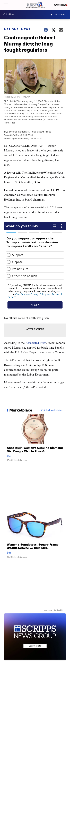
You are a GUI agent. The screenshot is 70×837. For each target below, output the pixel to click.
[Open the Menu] (6, 5)
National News (17, 29)
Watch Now (60, 5)
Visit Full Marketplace (52, 410)
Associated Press (35, 343)
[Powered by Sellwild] (58, 610)
